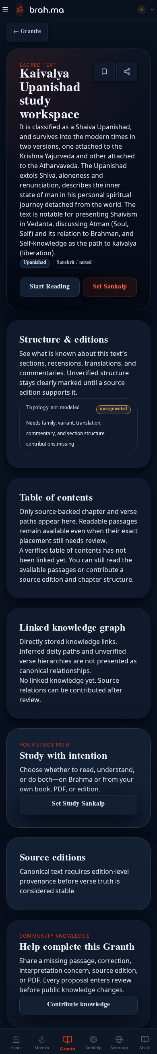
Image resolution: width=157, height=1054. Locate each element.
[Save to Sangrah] (104, 71)
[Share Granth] (126, 71)
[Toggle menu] (5, 9)
